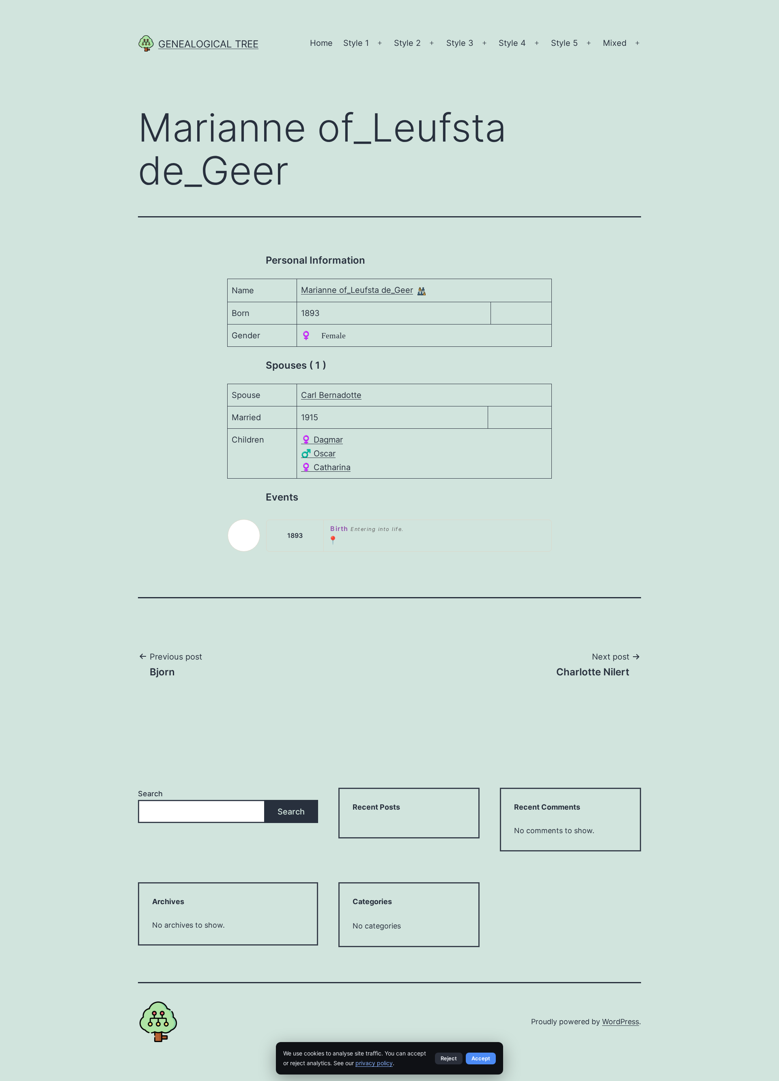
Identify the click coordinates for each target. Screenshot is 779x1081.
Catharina (326, 467)
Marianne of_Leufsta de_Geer (357, 290)
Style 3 (459, 43)
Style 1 (356, 43)
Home (321, 43)
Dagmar (322, 440)
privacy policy (374, 1063)
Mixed (614, 43)
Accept (480, 1058)
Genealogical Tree (208, 44)
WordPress (620, 1021)
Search (150, 793)
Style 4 (512, 43)
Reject (449, 1058)
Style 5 (564, 43)
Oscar (318, 453)
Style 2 (407, 43)
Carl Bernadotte (331, 395)
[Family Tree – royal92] (421, 291)
